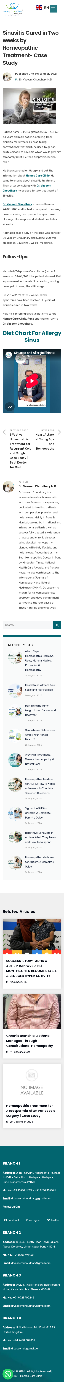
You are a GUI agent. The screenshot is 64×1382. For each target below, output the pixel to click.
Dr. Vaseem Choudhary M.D (35, 79)
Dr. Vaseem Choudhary (17, 204)
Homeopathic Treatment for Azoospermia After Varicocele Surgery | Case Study (30, 1110)
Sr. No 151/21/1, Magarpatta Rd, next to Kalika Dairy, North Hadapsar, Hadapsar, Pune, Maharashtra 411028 (31, 1177)
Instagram (34, 1220)
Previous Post (20, 449)
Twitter (55, 1220)
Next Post (44, 439)
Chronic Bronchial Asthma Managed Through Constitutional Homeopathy (29, 1040)
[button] (53, 9)
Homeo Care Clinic (38, 175)
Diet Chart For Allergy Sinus (32, 336)
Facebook (13, 1220)
